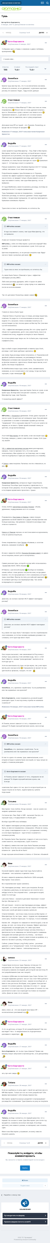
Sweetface (13, 78)
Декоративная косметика (24, 24)
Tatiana (11, 1082)
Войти (25, 1168)
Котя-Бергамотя (13, 22)
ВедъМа (12, 143)
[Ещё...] (45, 43)
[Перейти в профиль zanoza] (4, 959)
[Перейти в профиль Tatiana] (4, 1084)
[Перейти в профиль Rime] (4, 865)
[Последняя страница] (47, 32)
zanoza (11, 957)
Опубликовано (19, 44)
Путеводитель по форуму (14, 1215)
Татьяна (12, 801)
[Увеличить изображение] (13, 51)
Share (25, 1180)
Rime (10, 863)
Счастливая (14, 100)
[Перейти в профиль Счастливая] (4, 101)
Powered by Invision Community (25, 1239)
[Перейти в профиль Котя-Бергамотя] (4, 43)
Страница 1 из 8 (25, 32)
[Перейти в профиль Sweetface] (4, 80)
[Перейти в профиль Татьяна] (4, 803)
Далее (41, 32)
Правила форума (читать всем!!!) (17, 1222)
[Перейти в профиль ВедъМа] (4, 144)
